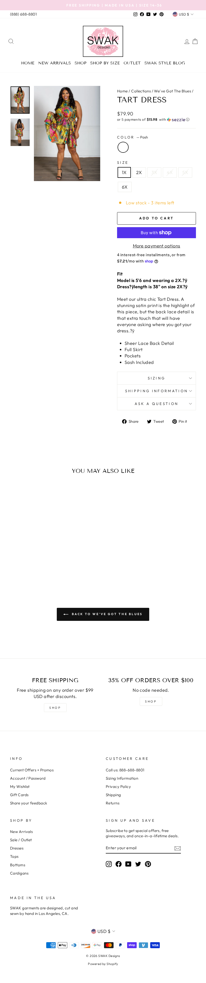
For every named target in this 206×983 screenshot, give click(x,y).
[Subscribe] (177, 848)
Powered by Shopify (103, 964)
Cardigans (19, 873)
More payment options (156, 246)
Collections (141, 91)
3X (154, 172)
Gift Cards (19, 794)
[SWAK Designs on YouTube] (128, 864)
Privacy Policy (118, 786)
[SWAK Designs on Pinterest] (148, 864)
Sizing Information (122, 778)
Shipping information (156, 391)
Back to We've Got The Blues (106, 614)
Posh (123, 147)
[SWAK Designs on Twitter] (138, 864)
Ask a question (156, 403)
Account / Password (27, 778)
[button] (156, 119)
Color (132, 137)
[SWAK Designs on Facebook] (119, 864)
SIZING (157, 378)
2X (139, 172)
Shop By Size (105, 63)
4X (170, 172)
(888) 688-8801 (23, 14)
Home (27, 63)
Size (122, 162)
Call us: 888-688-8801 (125, 770)
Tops (14, 856)
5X (185, 172)
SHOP (55, 708)
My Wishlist (20, 786)
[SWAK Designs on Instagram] (109, 864)
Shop (80, 63)
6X (125, 187)
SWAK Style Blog (164, 63)
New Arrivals (54, 63)
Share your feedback (28, 803)
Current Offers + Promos (32, 770)
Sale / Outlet (21, 839)
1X (124, 172)
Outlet (132, 63)
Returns (112, 803)
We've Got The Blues (172, 91)
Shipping (113, 794)
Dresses (16, 848)
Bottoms (17, 865)
